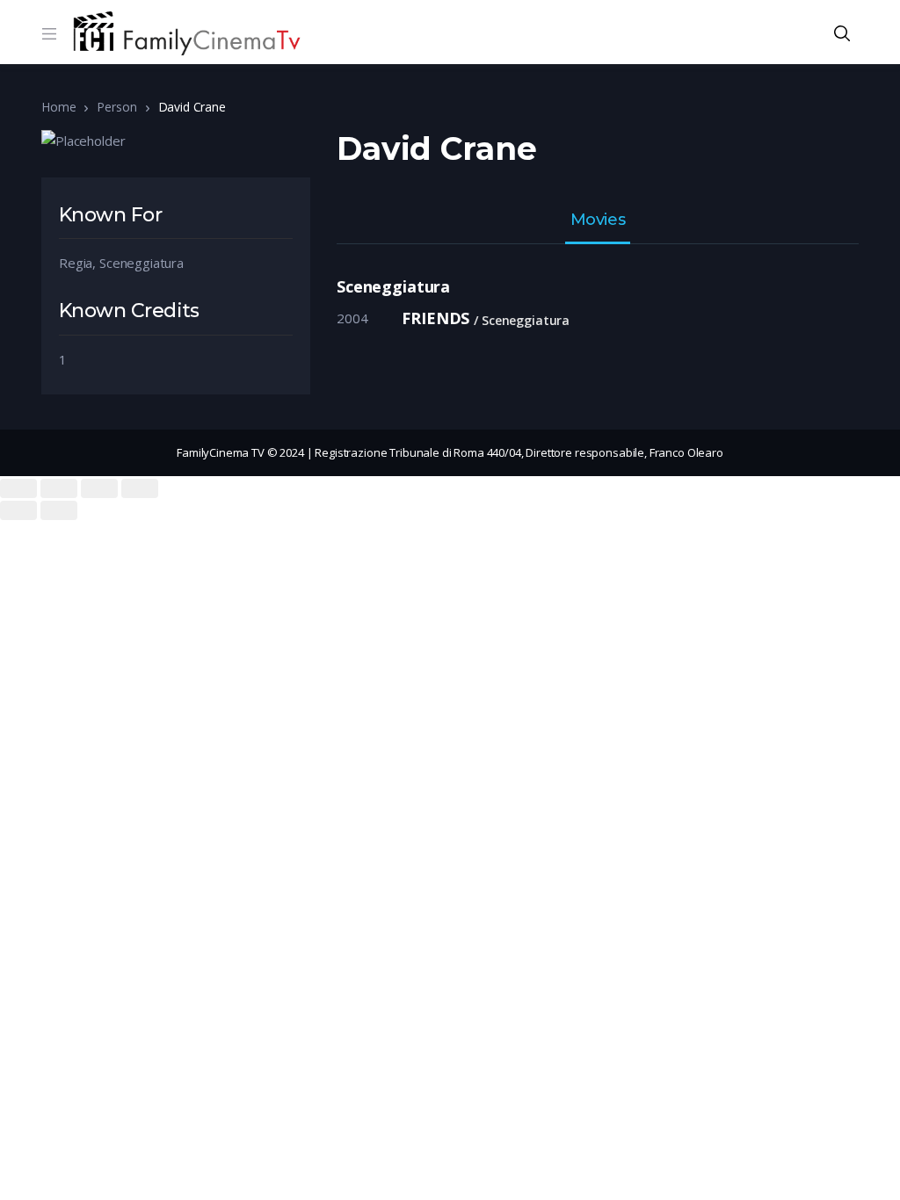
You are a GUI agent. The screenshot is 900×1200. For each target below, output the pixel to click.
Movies (597, 220)
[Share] (58, 488)
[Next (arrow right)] (58, 510)
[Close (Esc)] (18, 488)
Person (116, 106)
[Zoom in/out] (139, 488)
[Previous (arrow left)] (18, 510)
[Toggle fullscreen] (99, 488)
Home (58, 106)
